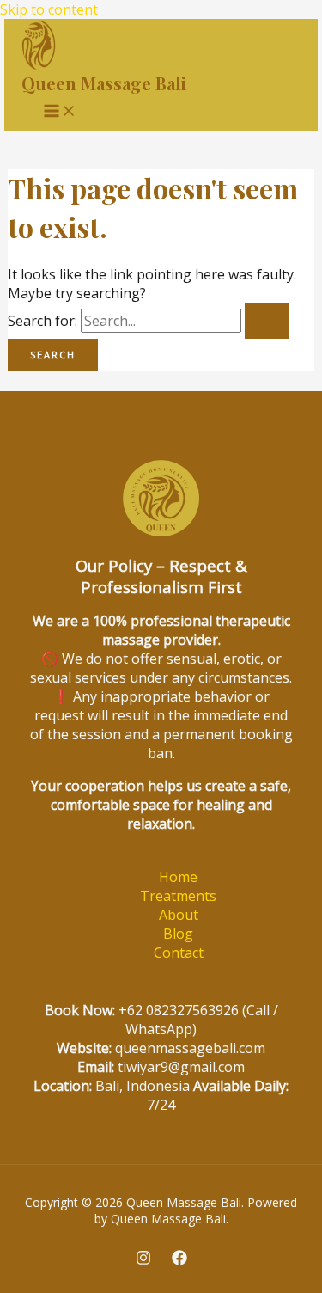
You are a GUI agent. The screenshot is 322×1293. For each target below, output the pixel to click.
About (178, 914)
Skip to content (49, 9)
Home (178, 876)
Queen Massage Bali (103, 83)
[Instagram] (143, 1260)
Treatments (178, 895)
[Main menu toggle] (60, 111)
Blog (178, 933)
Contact (179, 952)
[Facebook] (179, 1260)
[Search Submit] (267, 321)
